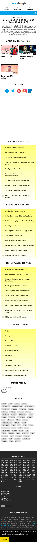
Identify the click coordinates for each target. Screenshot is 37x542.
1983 (24, 471)
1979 (6, 471)
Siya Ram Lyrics (14, 147)
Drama (31, 414)
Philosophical (6, 430)
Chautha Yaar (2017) (26, 53)
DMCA (3, 496)
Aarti (10, 403)
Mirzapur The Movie (12, 346)
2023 (24, 479)
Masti (31, 425)
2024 (29, 479)
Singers (3, 389)
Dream (4, 417)
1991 (24, 472)
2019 (6, 479)
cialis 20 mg (3, 448)
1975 (24, 469)
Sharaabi (26, 436)
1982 (19, 471)
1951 (24, 464)
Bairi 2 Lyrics (16, 286)
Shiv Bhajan (27, 438)
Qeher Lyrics (16, 250)
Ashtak (17, 403)
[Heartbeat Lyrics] (9, 50)
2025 (33, 479)
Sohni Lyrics (15, 211)
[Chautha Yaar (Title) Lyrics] (27, 50)
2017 (33, 477)
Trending (29, 9)
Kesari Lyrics (16, 295)
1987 (6, 472)
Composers (4, 391)
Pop (27, 430)
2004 (11, 476)
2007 (24, 476)
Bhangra (5, 412)
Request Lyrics (5, 493)
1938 (2, 462)
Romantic (5, 436)
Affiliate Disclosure (6, 500)
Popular (17, 9)
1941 (15, 462)
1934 (19, 461)
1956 (11, 466)
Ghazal (25, 420)
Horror (24, 422)
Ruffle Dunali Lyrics (16, 300)
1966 (20, 467)
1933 (15, 461)
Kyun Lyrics (13, 236)
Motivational (6, 428)
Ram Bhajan (6, 409)
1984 (28, 471)
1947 (6, 464)
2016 (28, 477)
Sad (12, 436)
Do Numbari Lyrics (18, 216)
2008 (29, 476)
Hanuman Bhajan (17, 406)
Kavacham (23, 409)
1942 (19, 462)
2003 (7, 476)
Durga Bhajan (6, 406)
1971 (6, 469)
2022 (20, 479)
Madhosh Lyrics (17, 185)
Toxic (7, 331)
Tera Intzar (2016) (7, 73)
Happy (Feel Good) (7, 422)
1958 (19, 466)
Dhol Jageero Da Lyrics (19, 231)
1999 (24, 474)
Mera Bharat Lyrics (15, 152)
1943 (24, 462)
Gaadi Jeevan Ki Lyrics (16, 274)
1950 (19, 464)
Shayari (5, 438)
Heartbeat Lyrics (7, 57)
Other (20, 428)
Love (25, 425)
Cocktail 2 (8, 360)
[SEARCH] (35, 13)
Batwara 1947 (10, 341)
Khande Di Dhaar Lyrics (19, 245)
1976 (28, 469)
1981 (15, 471)
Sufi (11, 438)
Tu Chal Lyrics (15, 190)
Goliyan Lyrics (15, 240)
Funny (18, 420)
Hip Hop (17, 422)
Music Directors (6, 387)
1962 (2, 467)
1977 (33, 469)
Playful (15, 430)
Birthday (13, 412)
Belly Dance (6, 414)
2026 (2, 481)
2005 (15, 476)
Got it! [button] (5, 539)
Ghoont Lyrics (17, 291)
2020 (11, 479)
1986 (2, 472)
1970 (2, 469)
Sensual (19, 436)
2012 (11, 477)
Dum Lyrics (14, 169)
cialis (9, 448)
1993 (33, 472)
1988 (11, 472)
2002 (2, 476)
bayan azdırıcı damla (17, 448)
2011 (6, 477)
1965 (15, 467)
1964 (11, 467)
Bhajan (24, 403)
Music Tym (5, 53)
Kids (14, 425)
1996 (11, 474)
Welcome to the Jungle (13, 365)
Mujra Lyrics (16, 269)
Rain (18, 433)
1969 (33, 467)
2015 (24, 477)
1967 (24, 467)
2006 (20, 476)
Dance (28, 412)
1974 (19, 469)
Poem (21, 430)
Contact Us (4, 498)
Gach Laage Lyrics (18, 305)
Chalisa (15, 409)
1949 (15, 464)
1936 (28, 461)
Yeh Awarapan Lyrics (17, 180)
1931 (6, 461)
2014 (19, 477)
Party (26, 428)
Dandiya (14, 414)
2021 (15, 479)
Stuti (11, 441)
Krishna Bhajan (30, 406)
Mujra (14, 428)
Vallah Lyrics (15, 255)
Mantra (31, 409)
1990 (20, 472)
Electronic (12, 417)
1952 (28, 464)
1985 (33, 471)
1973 (15, 469)
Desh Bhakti (23, 414)
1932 (11, 461)
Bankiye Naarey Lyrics (19, 221)
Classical (20, 412)
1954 (2, 466)
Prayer (4, 433)
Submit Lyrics (5, 491)
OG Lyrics (16, 317)
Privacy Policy (5, 495)
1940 (11, 462)
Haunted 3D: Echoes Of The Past (16, 370)
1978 (2, 471)
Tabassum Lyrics (16, 157)
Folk (4, 420)
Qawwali (11, 433)
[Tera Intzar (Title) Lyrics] (9, 69)
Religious (25, 433)
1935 (24, 461)
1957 (15, 466)
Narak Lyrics (13, 226)
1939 (6, 462)
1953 (33, 464)
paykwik (27, 448)
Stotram (5, 441)
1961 (33, 466)
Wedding (17, 438)
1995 (6, 474)
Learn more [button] (24, 534)
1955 (6, 466)
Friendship (11, 420)
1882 (2, 461)
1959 (24, 466)
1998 (20, 474)
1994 (2, 474)
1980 (11, 471)
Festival (30, 417)
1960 (28, 466)
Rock (33, 433)
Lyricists (3, 392)
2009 (33, 476)
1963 (6, 467)
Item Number (6, 425)
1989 (15, 472)
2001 (33, 474)
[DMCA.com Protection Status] (6, 506)
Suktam (18, 441)
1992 (28, 472)
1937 (33, 461)
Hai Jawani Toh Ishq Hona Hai (15, 375)
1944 (28, 462)
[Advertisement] (18, 117)
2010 (2, 477)
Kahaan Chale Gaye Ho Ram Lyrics (17, 175)
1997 (15, 474)
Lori (19, 425)
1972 (11, 469)
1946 (2, 464)
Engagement (21, 417)
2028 (20, 481)
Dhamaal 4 (8, 355)
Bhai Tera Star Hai (11, 351)
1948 (11, 464)
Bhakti (4, 403)
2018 (2, 479)
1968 (28, 467)
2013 (15, 477)
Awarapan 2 (9, 336)
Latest (7, 9)
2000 (29, 474)
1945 (33, 462)
